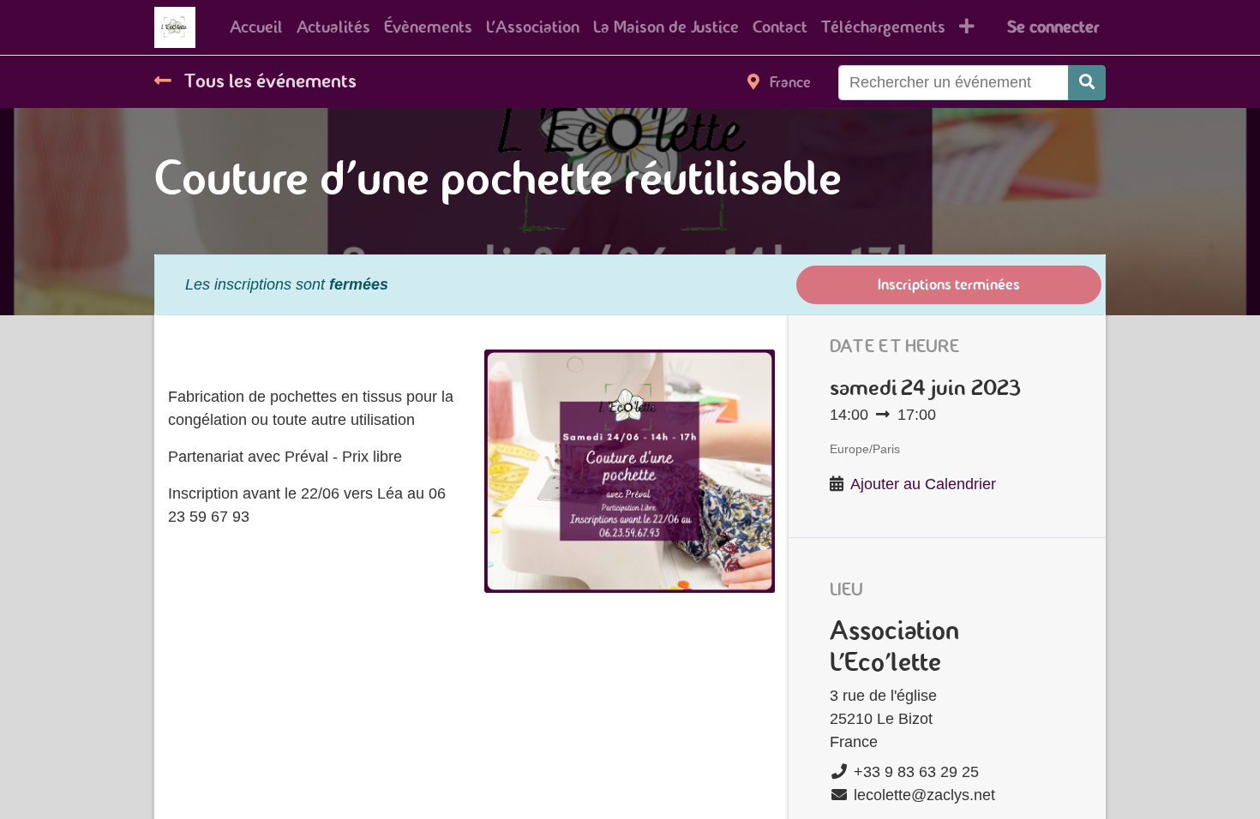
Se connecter (1053, 27)
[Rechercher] (1087, 82)
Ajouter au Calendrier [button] (923, 484)
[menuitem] (256, 27)
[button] (966, 27)
